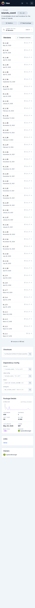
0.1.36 (5, 79)
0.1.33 (5, 101)
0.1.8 (5, 283)
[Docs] (25, 43)
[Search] (27, 3)
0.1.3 (5, 319)
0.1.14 (5, 239)
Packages (5, 10)
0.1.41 (5, 50)
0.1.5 (5, 305)
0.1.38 (5, 72)
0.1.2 (5, 326)
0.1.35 (5, 87)
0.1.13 (5, 246)
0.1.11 (5, 261)
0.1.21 (5, 188)
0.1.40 (5, 58)
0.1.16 (5, 225)
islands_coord (8, 13)
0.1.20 (5, 196)
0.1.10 (5, 268)
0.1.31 (5, 116)
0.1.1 (5, 334)
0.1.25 (5, 159)
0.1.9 (5, 276)
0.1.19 (5, 203)
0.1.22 (5, 181)
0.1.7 (5, 290)
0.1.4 (5, 312)
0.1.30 (5, 123)
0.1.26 (5, 152)
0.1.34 (5, 94)
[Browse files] (31, 43)
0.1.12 (5, 254)
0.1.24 (5, 167)
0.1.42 (5, 43)
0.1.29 (5, 130)
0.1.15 (5, 232)
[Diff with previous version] (29, 43)
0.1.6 (5, 297)
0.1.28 (5, 137)
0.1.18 (5, 210)
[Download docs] (27, 43)
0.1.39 (5, 65)
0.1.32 (5, 108)
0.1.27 (5, 145)
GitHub (5, 442)
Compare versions (25, 37)
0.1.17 (5, 217)
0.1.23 (5, 174)
